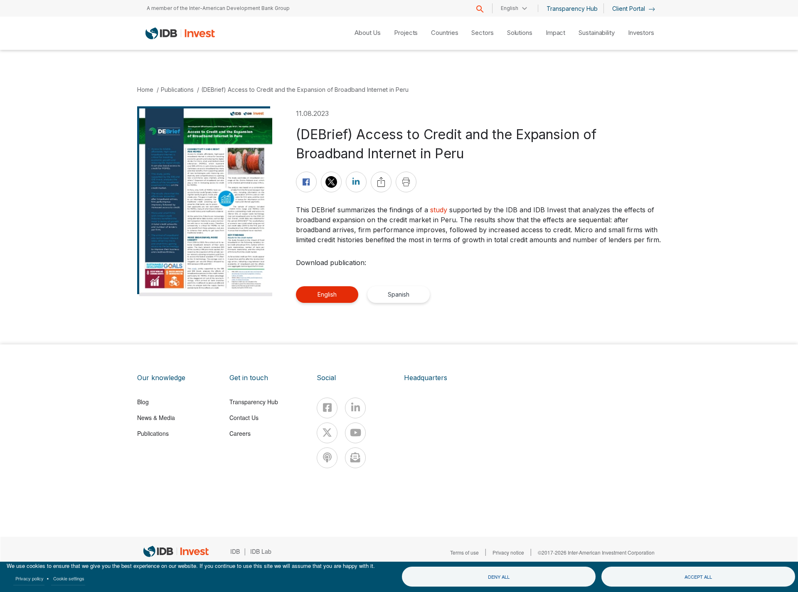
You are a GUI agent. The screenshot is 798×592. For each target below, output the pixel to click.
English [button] (509, 8)
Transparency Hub (572, 8)
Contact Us (244, 417)
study (438, 210)
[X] (327, 433)
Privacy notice (508, 552)
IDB (235, 551)
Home (145, 89)
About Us (368, 33)
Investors (641, 33)
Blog (143, 402)
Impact (555, 33)
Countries (444, 33)
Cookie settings (68, 578)
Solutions (519, 33)
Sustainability (597, 33)
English (327, 294)
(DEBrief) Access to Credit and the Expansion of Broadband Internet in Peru (305, 89)
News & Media (156, 417)
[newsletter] (355, 457)
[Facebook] (327, 408)
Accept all (698, 576)
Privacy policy (29, 578)
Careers (240, 433)
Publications (177, 89)
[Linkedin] (355, 408)
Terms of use (464, 552)
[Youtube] (355, 433)
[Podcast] (327, 457)
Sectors (482, 33)
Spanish (398, 294)
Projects (406, 33)
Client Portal (629, 8)
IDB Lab (260, 551)
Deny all (499, 576)
